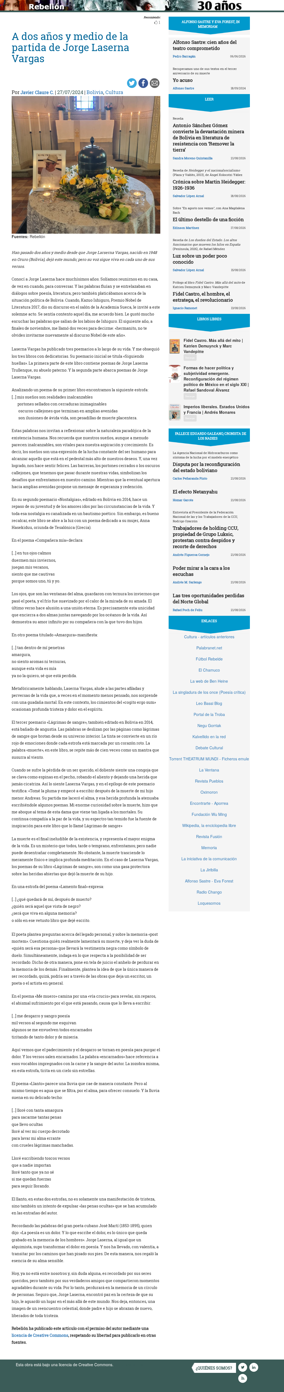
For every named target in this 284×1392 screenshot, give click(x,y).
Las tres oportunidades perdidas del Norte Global (208, 598)
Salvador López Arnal (188, 196)
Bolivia (95, 92)
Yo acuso (183, 80)
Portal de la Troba (209, 714)
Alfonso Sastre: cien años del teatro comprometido (205, 45)
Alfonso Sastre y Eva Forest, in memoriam (211, 24)
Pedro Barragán (184, 56)
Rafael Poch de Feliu (187, 610)
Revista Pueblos (209, 781)
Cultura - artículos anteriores (209, 636)
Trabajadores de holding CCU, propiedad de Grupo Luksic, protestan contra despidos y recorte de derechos (205, 537)
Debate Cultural (209, 747)
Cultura (114, 92)
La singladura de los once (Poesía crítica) (209, 692)
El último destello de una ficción (208, 219)
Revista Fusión (209, 836)
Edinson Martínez (186, 228)
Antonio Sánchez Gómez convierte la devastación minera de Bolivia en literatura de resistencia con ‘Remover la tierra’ (208, 137)
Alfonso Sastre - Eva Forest (209, 881)
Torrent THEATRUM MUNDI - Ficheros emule (209, 758)
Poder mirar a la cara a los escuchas (201, 571)
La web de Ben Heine (209, 681)
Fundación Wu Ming (209, 814)
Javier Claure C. (37, 92)
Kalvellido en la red (209, 736)
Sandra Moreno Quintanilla (192, 158)
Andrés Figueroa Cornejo (191, 555)
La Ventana (209, 770)
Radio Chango (209, 892)
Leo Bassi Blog (209, 703)
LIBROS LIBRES (209, 319)
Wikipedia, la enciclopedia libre (209, 825)
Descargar (190, 357)
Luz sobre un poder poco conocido (200, 259)
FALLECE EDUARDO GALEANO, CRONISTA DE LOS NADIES (210, 435)
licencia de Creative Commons (40, 1335)
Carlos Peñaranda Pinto (190, 478)
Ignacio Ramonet (185, 308)
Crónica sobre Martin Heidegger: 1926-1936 (209, 184)
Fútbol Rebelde (209, 659)
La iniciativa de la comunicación (209, 858)
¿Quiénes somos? (214, 1368)
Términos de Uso (129, 1364)
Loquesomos (209, 903)
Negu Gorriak (209, 725)
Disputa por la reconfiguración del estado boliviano (206, 467)
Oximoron (209, 792)
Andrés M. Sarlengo (187, 582)
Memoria (209, 847)
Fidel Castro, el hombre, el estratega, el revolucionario (203, 297)
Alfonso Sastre (183, 88)
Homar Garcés (183, 500)
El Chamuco (209, 670)
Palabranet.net (209, 647)
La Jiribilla (209, 869)
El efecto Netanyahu (195, 491)
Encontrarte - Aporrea (209, 803)
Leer (209, 99)
